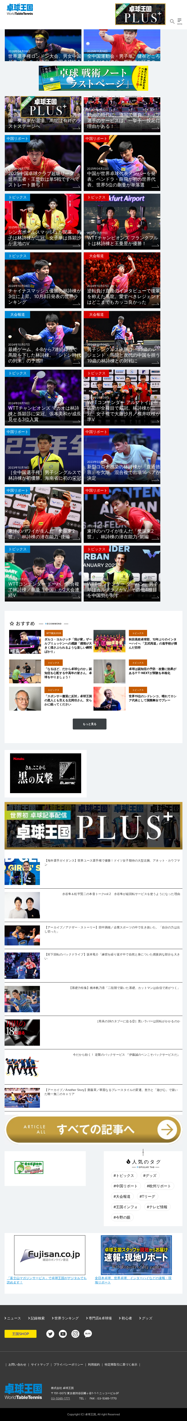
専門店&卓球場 (100, 1318)
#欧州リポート (159, 1186)
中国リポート (18, 138)
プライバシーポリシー (68, 1364)
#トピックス (124, 1175)
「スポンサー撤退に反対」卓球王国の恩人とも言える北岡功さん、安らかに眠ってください (68, 700)
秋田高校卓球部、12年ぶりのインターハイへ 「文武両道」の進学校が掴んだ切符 (153, 643)
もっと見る (89, 724)
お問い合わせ (17, 1364)
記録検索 (37, 1318)
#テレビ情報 (157, 1207)
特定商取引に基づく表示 (121, 1364)
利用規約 (94, 1364)
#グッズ (149, 1175)
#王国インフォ (126, 1207)
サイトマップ (40, 1364)
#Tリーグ (147, 1196)
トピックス (17, 197)
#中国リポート (126, 1186)
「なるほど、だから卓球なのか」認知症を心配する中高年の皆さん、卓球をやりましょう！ (68, 673)
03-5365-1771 (60, 1398)
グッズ (146, 1318)
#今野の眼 (122, 1217)
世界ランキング (66, 1318)
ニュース (13, 1318)
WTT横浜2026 (53, 633)
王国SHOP (20, 1334)
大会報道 (96, 255)
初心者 (126, 1318)
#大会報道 (122, 1196)
